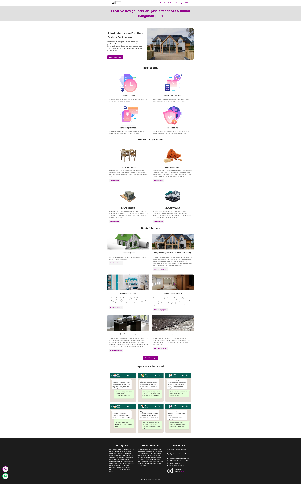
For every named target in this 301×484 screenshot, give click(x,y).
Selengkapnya (114, 180)
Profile (170, 3)
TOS (186, 3)
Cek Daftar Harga (150, 358)
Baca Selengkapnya (116, 263)
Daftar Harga (179, 3)
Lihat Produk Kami (115, 57)
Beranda (163, 3)
